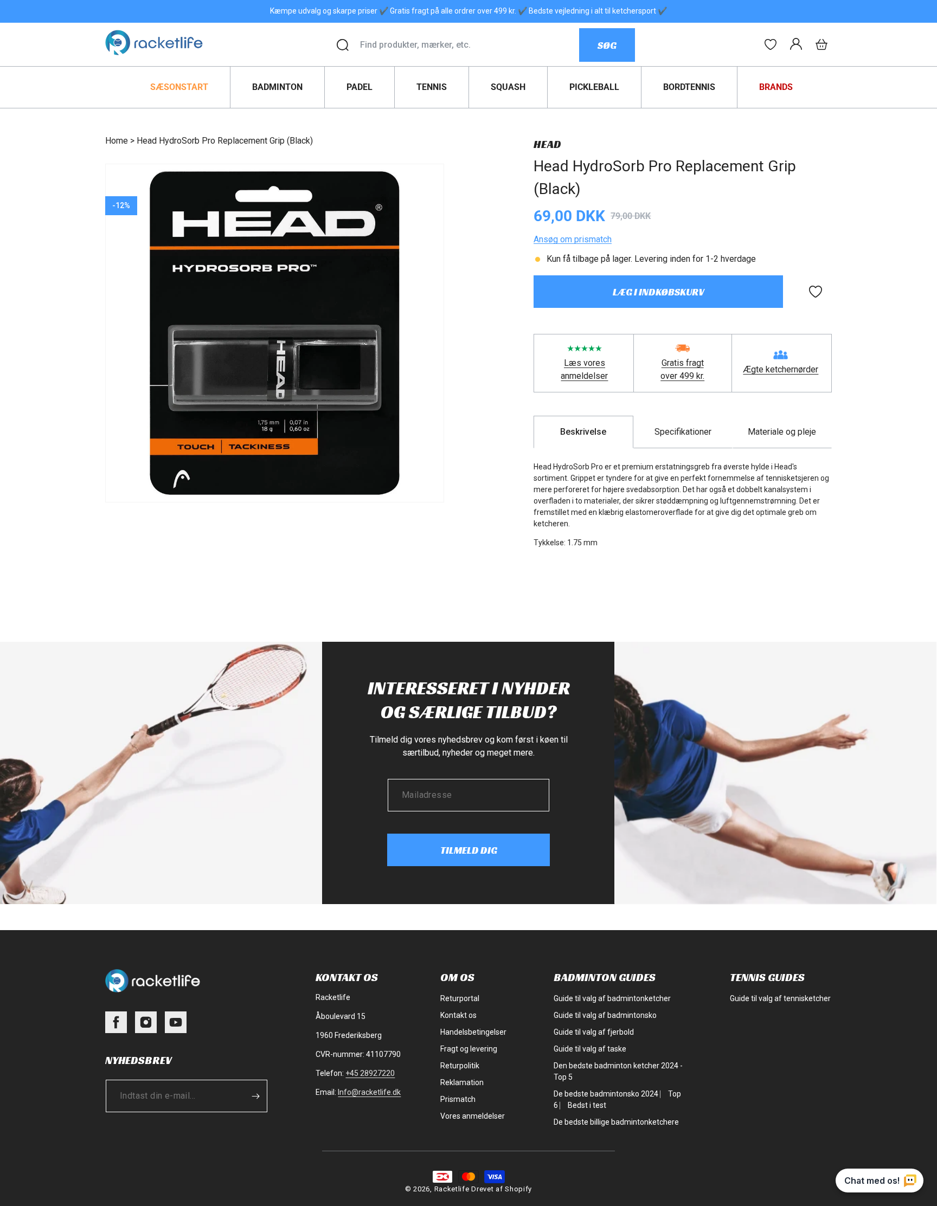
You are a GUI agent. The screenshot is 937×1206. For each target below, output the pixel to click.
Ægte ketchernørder (780, 369)
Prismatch (458, 1099)
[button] (821, 44)
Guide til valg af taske (590, 1048)
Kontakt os (458, 1015)
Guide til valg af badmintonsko (605, 1015)
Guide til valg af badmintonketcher (612, 998)
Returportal (459, 998)
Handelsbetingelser (473, 1032)
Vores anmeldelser (472, 1116)
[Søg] (343, 45)
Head (547, 144)
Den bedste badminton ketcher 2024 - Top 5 (618, 1071)
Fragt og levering (468, 1048)
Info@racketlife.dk (369, 1092)
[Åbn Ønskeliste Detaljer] (770, 44)
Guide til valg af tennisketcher (780, 998)
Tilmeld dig (468, 850)
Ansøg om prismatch (573, 239)
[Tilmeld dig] (255, 1096)
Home (116, 141)
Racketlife (452, 1189)
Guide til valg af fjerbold (594, 1032)
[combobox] (469, 45)
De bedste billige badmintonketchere (616, 1122)
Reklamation (462, 1082)
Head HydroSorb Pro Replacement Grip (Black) (225, 141)
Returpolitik (459, 1065)
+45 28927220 (370, 1073)
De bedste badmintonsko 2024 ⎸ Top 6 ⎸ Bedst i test (617, 1099)
